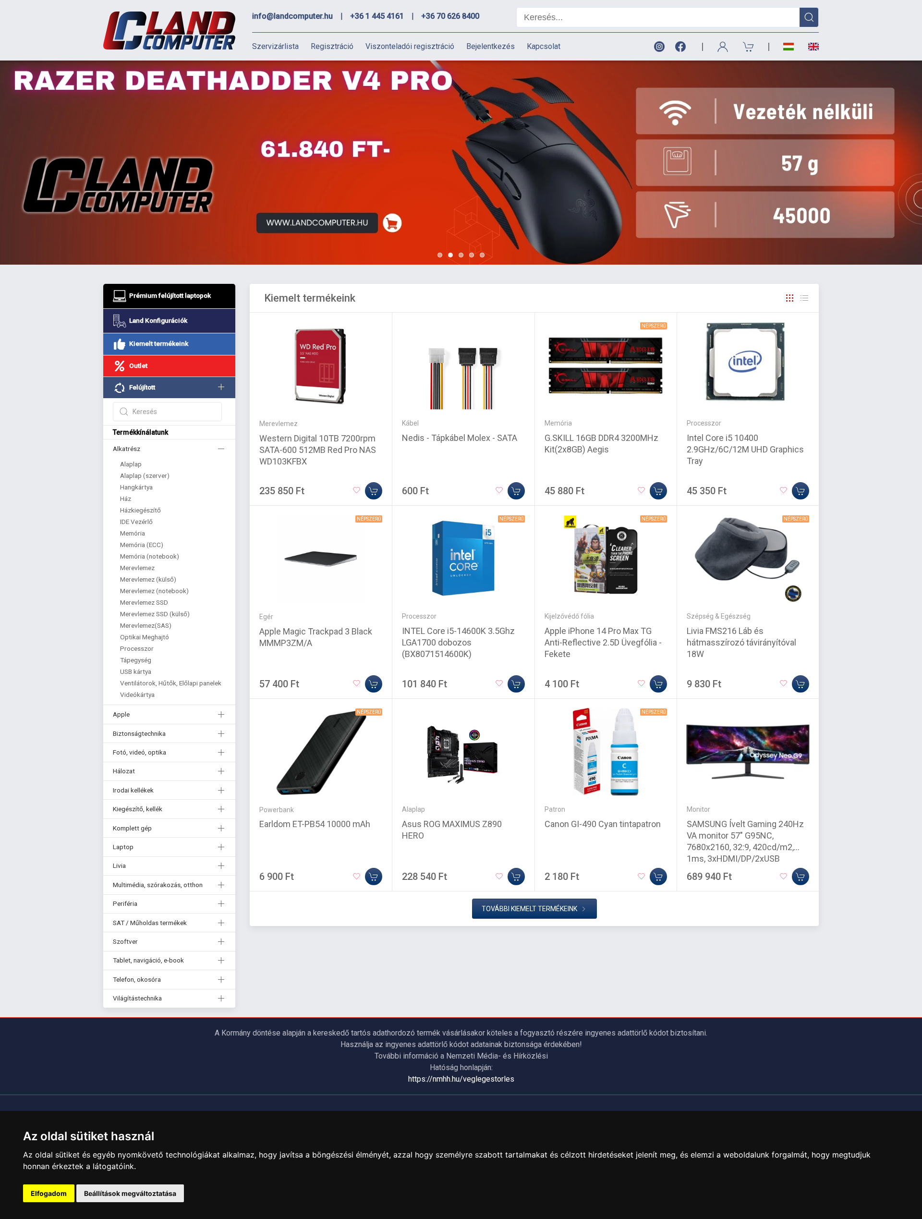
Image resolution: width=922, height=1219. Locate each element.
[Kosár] (749, 46)
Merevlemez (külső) (148, 579)
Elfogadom (49, 1193)
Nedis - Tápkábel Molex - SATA (459, 438)
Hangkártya (136, 487)
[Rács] (790, 298)
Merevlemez (137, 568)
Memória (132, 533)
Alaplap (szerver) (145, 475)
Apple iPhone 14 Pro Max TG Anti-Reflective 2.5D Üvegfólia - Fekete (603, 642)
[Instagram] (658, 46)
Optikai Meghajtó (144, 637)
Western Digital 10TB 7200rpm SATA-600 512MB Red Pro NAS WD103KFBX (317, 449)
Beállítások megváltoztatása (130, 1193)
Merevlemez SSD (144, 602)
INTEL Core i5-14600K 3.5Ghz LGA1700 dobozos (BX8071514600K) (458, 642)
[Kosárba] (373, 491)
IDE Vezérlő (136, 521)
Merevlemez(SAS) (145, 625)
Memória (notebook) (149, 556)
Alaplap (131, 464)
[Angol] (810, 47)
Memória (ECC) (141, 545)
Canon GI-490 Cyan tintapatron (603, 824)
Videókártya (137, 694)
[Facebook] (682, 46)
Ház (125, 498)
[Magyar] (788, 46)
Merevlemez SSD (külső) (155, 614)
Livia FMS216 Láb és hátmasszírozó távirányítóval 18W (741, 642)
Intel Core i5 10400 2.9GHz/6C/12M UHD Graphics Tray (745, 449)
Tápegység (135, 660)
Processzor (137, 648)
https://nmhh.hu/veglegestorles (461, 1079)
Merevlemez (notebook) (154, 591)
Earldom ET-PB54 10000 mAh (314, 824)
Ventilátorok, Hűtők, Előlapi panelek (170, 683)
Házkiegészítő (140, 510)
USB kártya (135, 671)
